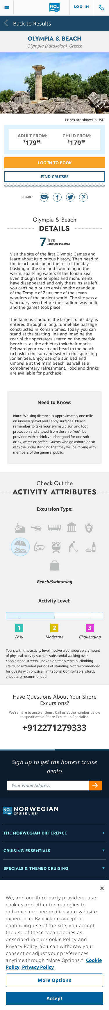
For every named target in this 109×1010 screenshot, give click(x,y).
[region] (54, 945)
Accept (55, 998)
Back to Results (31, 23)
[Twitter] (70, 197)
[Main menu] (6, 7)
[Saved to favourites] (101, 105)
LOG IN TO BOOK (55, 162)
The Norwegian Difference (35, 833)
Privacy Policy (37, 967)
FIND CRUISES (55, 176)
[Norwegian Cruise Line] (54, 7)
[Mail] (44, 197)
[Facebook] (57, 197)
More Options (54, 980)
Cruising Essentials (27, 851)
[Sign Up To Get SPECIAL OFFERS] (95, 785)
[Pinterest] (83, 197)
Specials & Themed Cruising (35, 868)
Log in (82, 6)
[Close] (102, 888)
